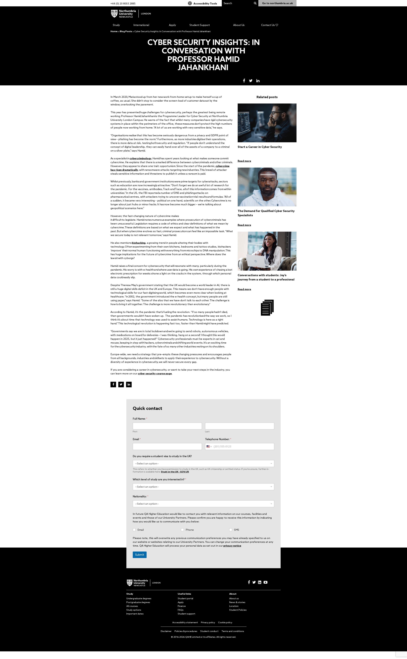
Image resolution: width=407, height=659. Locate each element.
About (232, 593)
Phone (190, 529)
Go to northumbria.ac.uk (277, 3)
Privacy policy (208, 622)
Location (233, 606)
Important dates (135, 613)
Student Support (200, 25)
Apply (172, 25)
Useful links (184, 593)
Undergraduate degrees (138, 598)
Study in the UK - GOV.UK (175, 471)
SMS (236, 529)
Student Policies (238, 609)
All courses (132, 606)
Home (113, 31)
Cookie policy (225, 622)
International (141, 25)
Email (137, 439)
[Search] (255, 3)
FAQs (180, 609)
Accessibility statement (185, 622)
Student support (186, 613)
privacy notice (232, 545)
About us (234, 598)
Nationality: (140, 496)
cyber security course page (155, 373)
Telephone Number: (218, 439)
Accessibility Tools (205, 3)
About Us (239, 25)
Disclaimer (166, 631)
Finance (182, 606)
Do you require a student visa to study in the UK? (162, 456)
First (135, 431)
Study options (133, 609)
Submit (139, 554)
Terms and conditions (232, 631)
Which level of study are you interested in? (159, 479)
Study (116, 25)
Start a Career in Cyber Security (260, 147)
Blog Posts (126, 31)
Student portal (185, 598)
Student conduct (209, 631)
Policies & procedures (186, 631)
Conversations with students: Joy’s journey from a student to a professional (266, 277)
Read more (244, 160)
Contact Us (268, 25)
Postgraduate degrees (138, 602)
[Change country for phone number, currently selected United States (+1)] (209, 446)
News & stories (237, 602)
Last (207, 431)
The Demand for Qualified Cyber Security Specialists (266, 213)
